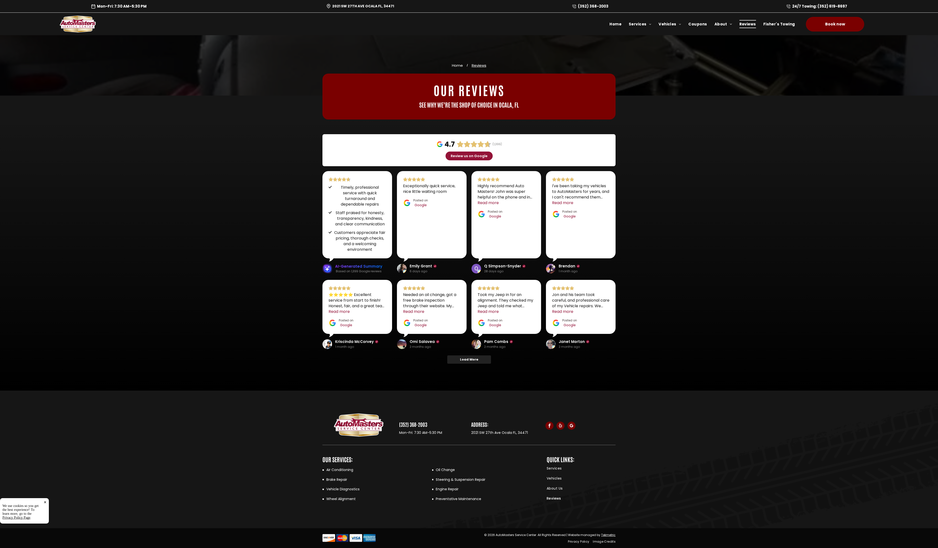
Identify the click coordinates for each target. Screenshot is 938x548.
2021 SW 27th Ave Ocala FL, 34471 (363, 6)
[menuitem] (619, 24)
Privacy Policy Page (16, 517)
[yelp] (560, 426)
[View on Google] (402, 269)
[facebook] (549, 426)
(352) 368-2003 (593, 6)
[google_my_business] (571, 426)
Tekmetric (608, 535)
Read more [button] (488, 203)
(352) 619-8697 (832, 6)
